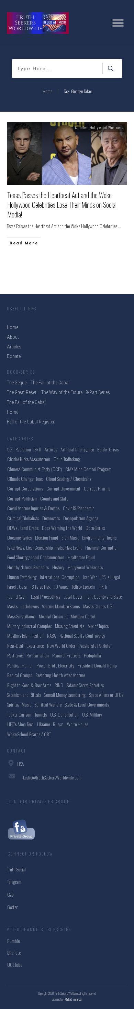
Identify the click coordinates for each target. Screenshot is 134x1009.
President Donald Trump (97, 665)
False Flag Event (69, 547)
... (119, 226)
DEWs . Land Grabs (22, 527)
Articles (81, 127)
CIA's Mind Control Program (88, 469)
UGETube (14, 964)
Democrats (51, 518)
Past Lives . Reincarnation (28, 655)
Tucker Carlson (19, 714)
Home (12, 412)
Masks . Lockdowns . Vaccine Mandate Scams (43, 606)
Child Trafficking (67, 459)
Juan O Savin (17, 596)
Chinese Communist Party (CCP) (34, 469)
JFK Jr (103, 586)
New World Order (61, 645)
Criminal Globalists (23, 518)
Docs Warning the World (62, 527)
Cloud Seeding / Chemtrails (68, 478)
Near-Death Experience (25, 645)
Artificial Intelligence (77, 449)
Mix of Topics (98, 625)
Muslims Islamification (25, 635)
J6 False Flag (40, 586)
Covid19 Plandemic (78, 508)
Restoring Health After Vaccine (60, 675)
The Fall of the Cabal (26, 402)
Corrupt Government (63, 488)
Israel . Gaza (17, 586)
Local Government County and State (93, 596)
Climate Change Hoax (25, 478)
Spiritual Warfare (48, 704)
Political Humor (20, 665)
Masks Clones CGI (98, 606)
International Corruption (60, 576)
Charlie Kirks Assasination (28, 459)
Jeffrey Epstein (83, 586)
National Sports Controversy (82, 635)
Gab (10, 894)
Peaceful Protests (66, 655)
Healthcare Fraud (81, 557)
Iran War (90, 576)
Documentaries (19, 537)
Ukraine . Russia (50, 724)
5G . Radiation (19, 449)
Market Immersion (73, 999)
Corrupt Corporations (25, 488)
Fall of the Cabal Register (30, 421)
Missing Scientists (69, 625)
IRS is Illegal (110, 576)
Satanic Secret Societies (85, 685)
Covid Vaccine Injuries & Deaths (33, 508)
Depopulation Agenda (80, 518)
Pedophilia (92, 655)
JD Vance (61, 586)
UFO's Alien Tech (20, 724)
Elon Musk (70, 537)
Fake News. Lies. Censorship (30, 547)
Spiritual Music (19, 704)
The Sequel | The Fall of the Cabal (38, 382)
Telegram (14, 881)
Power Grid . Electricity (55, 665)
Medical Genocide (53, 616)
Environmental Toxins (99, 537)
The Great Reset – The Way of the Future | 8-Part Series (58, 392)
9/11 (37, 449)
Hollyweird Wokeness (106, 127)
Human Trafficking (21, 576)
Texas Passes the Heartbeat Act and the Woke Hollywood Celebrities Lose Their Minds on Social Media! (61, 204)
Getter (12, 906)
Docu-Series (95, 527)
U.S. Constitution (64, 714)
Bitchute (14, 952)
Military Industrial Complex (29, 625)
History (58, 567)
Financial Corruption (102, 547)
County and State (54, 498)
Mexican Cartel (83, 616)
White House (77, 724)
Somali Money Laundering (65, 694)
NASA (51, 635)
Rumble (13, 940)
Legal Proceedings (45, 596)
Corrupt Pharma (97, 488)
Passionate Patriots (94, 645)
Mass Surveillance (21, 616)
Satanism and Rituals (24, 694)
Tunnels (41, 714)
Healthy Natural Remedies (28, 567)
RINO (59, 685)
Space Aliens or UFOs (106, 694)
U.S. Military (92, 714)
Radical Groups (19, 675)
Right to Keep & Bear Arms (29, 685)
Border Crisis (108, 449)
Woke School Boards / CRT (29, 734)
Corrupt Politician (22, 498)
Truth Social (16, 869)
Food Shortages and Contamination (35, 557)
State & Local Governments (87, 704)
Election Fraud (46, 537)
